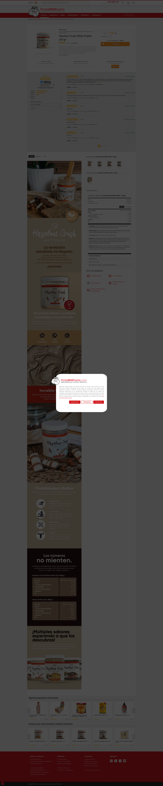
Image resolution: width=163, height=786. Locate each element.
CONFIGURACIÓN (87, 402)
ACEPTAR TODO (98, 402)
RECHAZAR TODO (75, 402)
